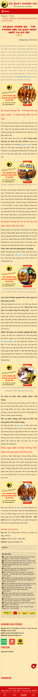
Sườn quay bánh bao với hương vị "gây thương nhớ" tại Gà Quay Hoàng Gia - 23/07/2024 (18, 600)
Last (32, 613)
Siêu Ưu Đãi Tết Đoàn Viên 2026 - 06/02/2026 (19, 561)
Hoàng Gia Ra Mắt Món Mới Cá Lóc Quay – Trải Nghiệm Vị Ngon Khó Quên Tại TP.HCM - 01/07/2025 (19, 564)
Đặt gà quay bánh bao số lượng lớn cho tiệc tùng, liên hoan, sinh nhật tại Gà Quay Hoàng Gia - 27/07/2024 (18, 595)
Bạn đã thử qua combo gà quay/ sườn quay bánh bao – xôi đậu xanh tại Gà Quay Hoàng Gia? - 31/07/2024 (19, 574)
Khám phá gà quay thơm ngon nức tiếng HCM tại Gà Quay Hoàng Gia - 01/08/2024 (18, 569)
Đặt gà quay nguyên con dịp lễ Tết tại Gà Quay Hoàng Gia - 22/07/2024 (18, 603)
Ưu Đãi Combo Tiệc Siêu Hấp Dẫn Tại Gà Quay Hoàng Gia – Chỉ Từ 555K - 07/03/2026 (18, 558)
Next (25, 613)
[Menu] (2, 11)
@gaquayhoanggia (7, 651)
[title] (4, 695)
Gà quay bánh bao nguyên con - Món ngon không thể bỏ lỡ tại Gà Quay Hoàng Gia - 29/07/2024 (17, 589)
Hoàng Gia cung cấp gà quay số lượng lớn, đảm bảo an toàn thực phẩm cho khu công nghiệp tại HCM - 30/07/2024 (19, 580)
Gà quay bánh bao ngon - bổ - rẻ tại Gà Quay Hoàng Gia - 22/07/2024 (17, 607)
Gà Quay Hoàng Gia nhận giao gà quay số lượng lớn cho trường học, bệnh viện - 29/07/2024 (19, 584)
